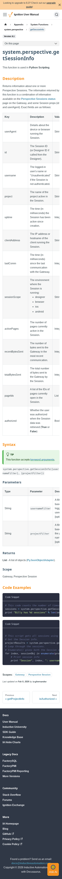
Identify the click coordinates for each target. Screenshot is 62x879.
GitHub (7, 834)
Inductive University (15, 727)
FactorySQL (10, 761)
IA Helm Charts (12, 742)
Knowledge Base (13, 737)
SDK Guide (9, 732)
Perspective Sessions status (38, 99)
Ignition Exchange (13, 805)
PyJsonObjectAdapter (40, 560)
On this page (12, 43)
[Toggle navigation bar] (5, 14)
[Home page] (6, 24)
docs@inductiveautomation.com (31, 863)
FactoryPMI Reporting (16, 771)
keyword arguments (42, 459)
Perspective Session (39, 675)
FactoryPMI (9, 766)
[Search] (56, 14)
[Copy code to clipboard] (55, 605)
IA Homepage (11, 823)
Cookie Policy (11, 844)
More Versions (11, 776)
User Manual (10, 721)
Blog (5, 828)
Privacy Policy (11, 839)
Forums (7, 800)
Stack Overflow (12, 794)
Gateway (20, 675)
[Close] (59, 5)
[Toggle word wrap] (49, 605)
